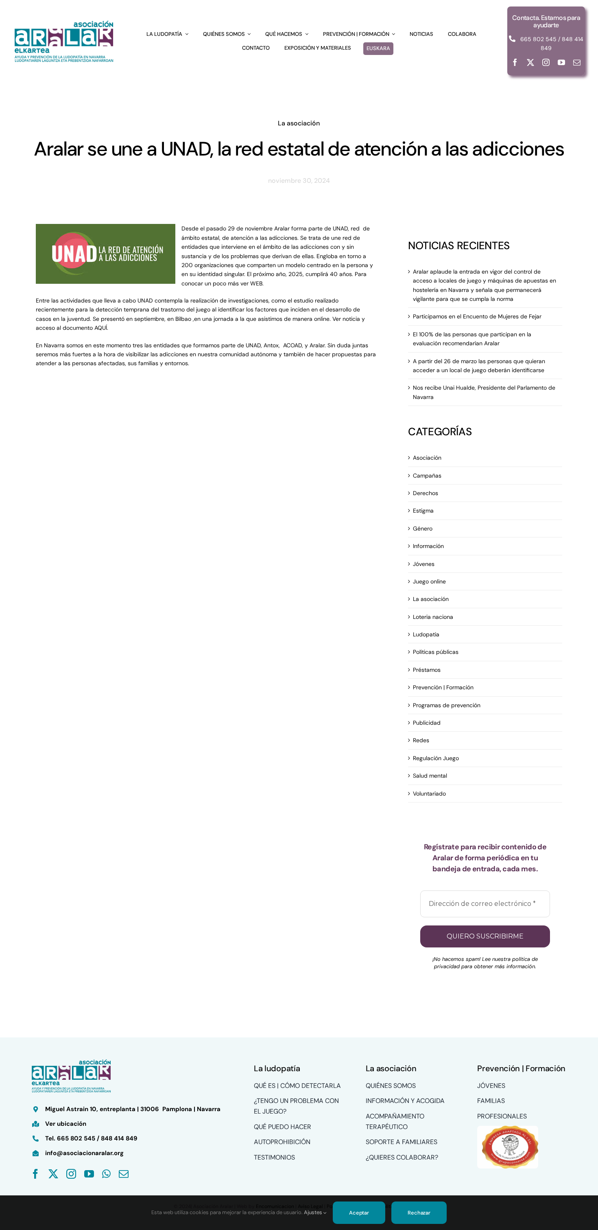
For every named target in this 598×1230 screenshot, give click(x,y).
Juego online (429, 581)
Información (428, 546)
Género (422, 528)
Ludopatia (426, 634)
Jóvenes (423, 564)
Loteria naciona (433, 616)
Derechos (425, 493)
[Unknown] (507, 1128)
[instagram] (546, 62)
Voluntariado (429, 793)
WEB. (257, 283)
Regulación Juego (436, 758)
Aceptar (359, 1212)
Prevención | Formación (443, 687)
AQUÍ (100, 327)
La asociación (299, 123)
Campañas (427, 475)
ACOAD (292, 345)
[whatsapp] (106, 1174)
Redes (421, 740)
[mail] (577, 62)
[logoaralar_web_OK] (64, 21)
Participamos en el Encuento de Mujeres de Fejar (477, 316)
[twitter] (530, 62)
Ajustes (313, 1212)
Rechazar (419, 1212)
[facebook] (515, 62)
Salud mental (430, 775)
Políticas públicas (435, 652)
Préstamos (427, 669)
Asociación (427, 457)
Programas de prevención (446, 705)
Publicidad (427, 722)
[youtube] (561, 62)
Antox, (272, 345)
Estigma (423, 510)
